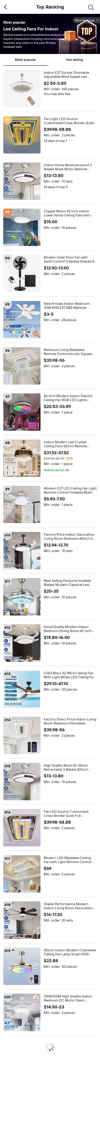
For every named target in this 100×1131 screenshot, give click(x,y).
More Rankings (85, 20)
